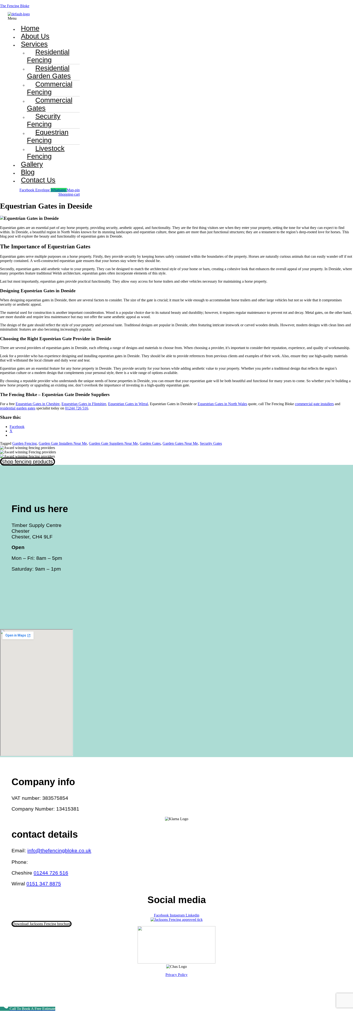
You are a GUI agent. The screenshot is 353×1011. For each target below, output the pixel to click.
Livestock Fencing (46, 152)
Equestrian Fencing (47, 136)
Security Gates (211, 443)
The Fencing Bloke (14, 6)
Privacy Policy (176, 975)
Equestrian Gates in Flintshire (83, 404)
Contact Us (38, 180)
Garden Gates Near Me (180, 443)
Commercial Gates (49, 104)
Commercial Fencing (49, 88)
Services (34, 44)
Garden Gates (150, 443)
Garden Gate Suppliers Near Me (113, 443)
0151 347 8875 (43, 883)
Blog (28, 172)
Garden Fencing (24, 443)
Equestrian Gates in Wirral (128, 404)
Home (30, 28)
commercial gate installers (314, 404)
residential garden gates (17, 408)
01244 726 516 (76, 408)
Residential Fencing (48, 56)
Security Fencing (44, 120)
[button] (129, 18)
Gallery (32, 164)
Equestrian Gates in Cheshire (38, 404)
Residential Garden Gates (49, 72)
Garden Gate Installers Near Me (63, 443)
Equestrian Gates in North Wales (222, 404)
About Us (35, 36)
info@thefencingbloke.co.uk (59, 850)
